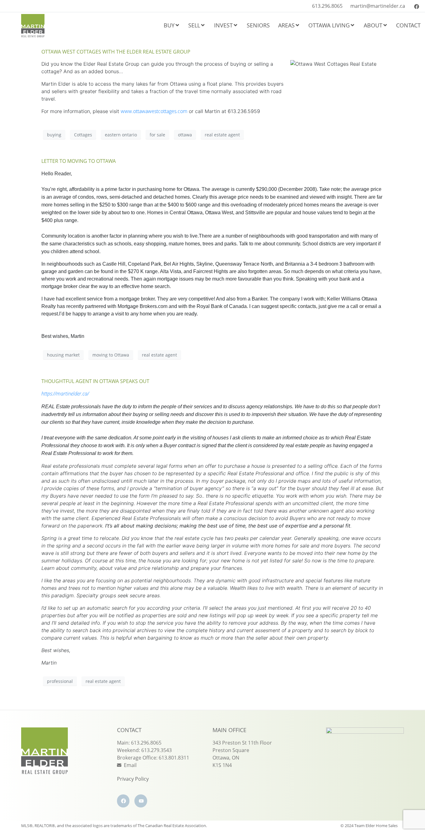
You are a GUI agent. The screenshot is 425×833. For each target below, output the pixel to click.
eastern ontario (121, 135)
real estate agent (222, 135)
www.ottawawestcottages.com (154, 111)
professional (60, 681)
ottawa (185, 135)
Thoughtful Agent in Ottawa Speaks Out (95, 381)
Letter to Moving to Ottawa (78, 161)
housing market (63, 355)
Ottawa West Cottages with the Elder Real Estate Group (115, 51)
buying (54, 135)
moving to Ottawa (110, 355)
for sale (157, 135)
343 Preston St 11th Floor (242, 742)
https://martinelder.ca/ (65, 393)
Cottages (83, 135)
